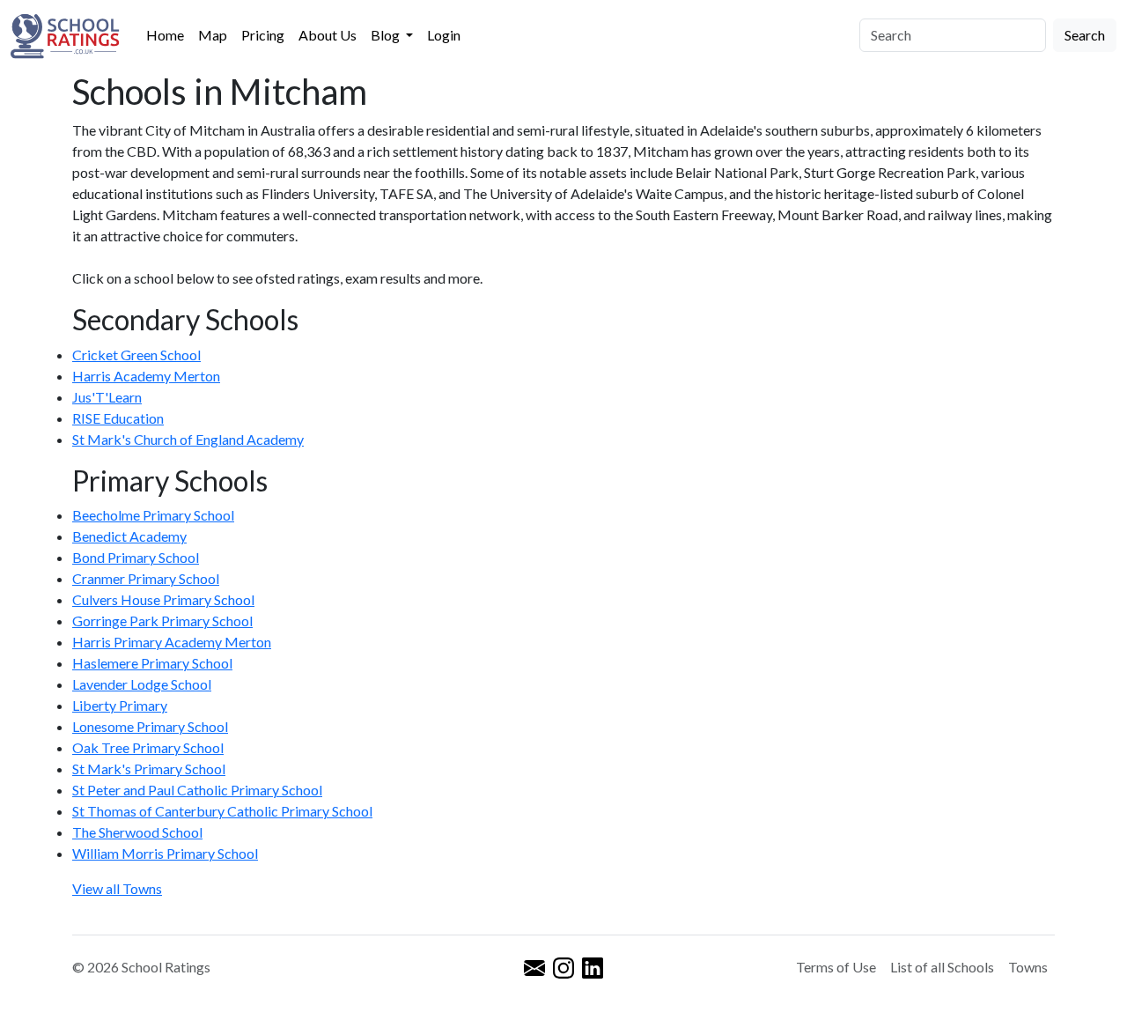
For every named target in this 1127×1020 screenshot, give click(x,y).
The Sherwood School (137, 832)
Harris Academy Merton (146, 375)
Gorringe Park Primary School (162, 620)
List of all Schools (942, 966)
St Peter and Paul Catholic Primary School (197, 789)
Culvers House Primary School (163, 599)
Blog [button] (386, 34)
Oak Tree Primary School (148, 747)
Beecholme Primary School (153, 514)
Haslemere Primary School (152, 662)
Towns (1028, 966)
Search (1084, 34)
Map (212, 34)
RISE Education (118, 418)
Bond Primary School (135, 557)
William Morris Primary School (165, 853)
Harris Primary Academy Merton (171, 641)
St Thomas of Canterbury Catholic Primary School (222, 810)
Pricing (262, 34)
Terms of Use (836, 966)
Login (443, 34)
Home (165, 34)
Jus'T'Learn (107, 396)
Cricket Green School (136, 354)
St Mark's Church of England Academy (188, 439)
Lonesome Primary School (150, 726)
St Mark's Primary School (148, 768)
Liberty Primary (119, 705)
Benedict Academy (129, 536)
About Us (327, 34)
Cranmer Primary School (145, 578)
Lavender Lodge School (141, 684)
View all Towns (117, 888)
